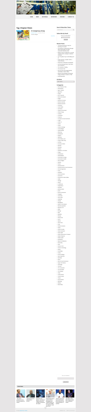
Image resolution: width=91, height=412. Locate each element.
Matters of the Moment (62, 204)
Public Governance (61, 231)
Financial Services (61, 165)
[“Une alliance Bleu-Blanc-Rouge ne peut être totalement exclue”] (70, 393)
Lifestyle (59, 200)
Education (60, 147)
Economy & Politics (61, 143)
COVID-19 (60, 122)
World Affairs (60, 284)
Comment (59, 113)
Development (60, 133)
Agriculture (60, 91)
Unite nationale (61, 279)
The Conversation (61, 267)
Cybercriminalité (61, 130)
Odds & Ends (60, 217)
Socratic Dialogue (61, 254)
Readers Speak (60, 237)
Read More (53, 35)
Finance (59, 163)
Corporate (60, 117)
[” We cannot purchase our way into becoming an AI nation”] (21, 393)
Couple (59, 120)
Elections (59, 148)
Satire (59, 244)
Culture (59, 123)
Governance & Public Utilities (63, 177)
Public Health (60, 232)
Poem (59, 224)
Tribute (59, 277)
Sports (59, 259)
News (37, 16)
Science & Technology (62, 247)
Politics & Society (61, 229)
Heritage (59, 180)
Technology (60, 264)
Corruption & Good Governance (64, 118)
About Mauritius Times (62, 86)
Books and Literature (62, 96)
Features (62, 16)
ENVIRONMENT (61, 155)
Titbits (59, 272)
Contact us (71, 16)
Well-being (60, 281)
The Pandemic (60, 271)
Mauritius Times (34, 32)
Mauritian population (62, 205)
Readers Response (61, 236)
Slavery (59, 249)
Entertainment (60, 153)
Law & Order (60, 197)
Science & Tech (61, 246)
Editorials (45, 16)
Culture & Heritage (61, 127)
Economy (59, 142)
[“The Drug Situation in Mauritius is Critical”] (30, 393)
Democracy (60, 132)
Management (60, 202)
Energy (59, 152)
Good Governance (61, 174)
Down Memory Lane (61, 138)
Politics (59, 227)
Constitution (60, 115)
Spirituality (60, 257)
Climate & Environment (62, 110)
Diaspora (59, 135)
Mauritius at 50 (61, 207)
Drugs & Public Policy (62, 140)
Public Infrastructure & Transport (64, 234)
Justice (59, 190)
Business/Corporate (61, 103)
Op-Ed (59, 219)
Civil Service (60, 108)
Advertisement (60, 88)
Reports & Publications (62, 241)
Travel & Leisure (61, 276)
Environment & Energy (62, 157)
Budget (59, 98)
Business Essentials (61, 101)
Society (59, 252)
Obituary (59, 215)
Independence (60, 185)
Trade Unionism (61, 274)
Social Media (60, 251)
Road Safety (60, 242)
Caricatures (60, 105)
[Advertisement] (37, 22)
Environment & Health (62, 158)
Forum (59, 170)
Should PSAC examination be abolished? (65, 62)
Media (59, 209)
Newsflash (60, 214)
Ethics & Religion (61, 160)
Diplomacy (60, 137)
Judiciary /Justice (61, 189)
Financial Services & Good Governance (65, 167)
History (59, 182)
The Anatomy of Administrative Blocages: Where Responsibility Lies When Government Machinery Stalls (65, 49)
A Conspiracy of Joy (38, 31)
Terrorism (59, 266)
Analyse (59, 93)
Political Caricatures (61, 225)
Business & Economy (62, 100)
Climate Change (61, 112)
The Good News (61, 269)
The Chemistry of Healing (62, 67)
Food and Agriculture (62, 169)
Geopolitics (60, 172)
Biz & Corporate (61, 95)
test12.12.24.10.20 (70, 410)
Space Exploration (61, 256)
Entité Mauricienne (61, 76)
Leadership (60, 199)
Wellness (59, 282)
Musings (59, 210)
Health (59, 179)
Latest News (60, 195)
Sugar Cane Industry (62, 262)
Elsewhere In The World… (63, 150)
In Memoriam (60, 184)
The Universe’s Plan (61, 68)
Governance (60, 175)
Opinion (59, 220)
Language (60, 194)
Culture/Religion (61, 128)
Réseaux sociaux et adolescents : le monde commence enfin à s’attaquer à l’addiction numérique (66, 54)
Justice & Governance (62, 192)
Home (31, 16)
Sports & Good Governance (63, 261)
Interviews (54, 16)
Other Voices (60, 222)
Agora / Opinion (61, 90)
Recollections (60, 239)
